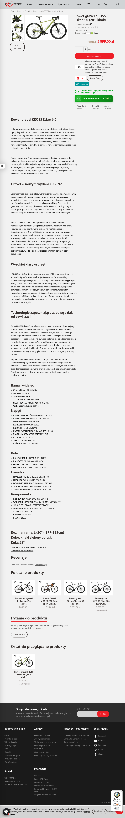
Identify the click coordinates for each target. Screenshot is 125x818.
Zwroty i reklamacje (42, 739)
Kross (86, 30)
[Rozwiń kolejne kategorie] (89, 4)
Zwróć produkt (11, 762)
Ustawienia (98, 811)
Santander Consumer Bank (75, 739)
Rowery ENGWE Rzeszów (44, 786)
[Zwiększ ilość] (77, 49)
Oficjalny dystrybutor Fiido (45, 795)
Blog (6, 749)
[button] (46, 27)
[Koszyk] (105, 4)
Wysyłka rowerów (41, 752)
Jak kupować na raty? (72, 742)
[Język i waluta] (117, 4)
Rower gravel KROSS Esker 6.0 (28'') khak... (23, 675)
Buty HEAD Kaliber (41, 782)
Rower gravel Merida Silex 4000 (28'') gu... (75, 601)
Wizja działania (11, 742)
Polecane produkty (27, 573)
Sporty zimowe (64, 4)
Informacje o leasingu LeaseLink (77, 746)
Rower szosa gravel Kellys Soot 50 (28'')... (24, 601)
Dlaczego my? (10, 746)
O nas (7, 736)
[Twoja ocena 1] (89, 27)
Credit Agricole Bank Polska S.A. (77, 736)
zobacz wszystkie (17, 47)
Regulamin (38, 749)
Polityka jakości (11, 739)
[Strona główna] (14, 4)
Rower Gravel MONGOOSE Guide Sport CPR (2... (50, 601)
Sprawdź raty (95, 78)
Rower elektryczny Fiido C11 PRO (45, 790)
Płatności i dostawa (42, 736)
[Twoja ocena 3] (93, 27)
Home (29, 4)
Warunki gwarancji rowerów (45, 756)
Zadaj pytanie (19, 635)
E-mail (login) (83, 709)
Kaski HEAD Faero (41, 779)
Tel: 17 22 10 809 (11, 778)
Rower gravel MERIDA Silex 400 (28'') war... (101, 601)
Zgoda (119, 811)
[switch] (117, 808)
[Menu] (121, 791)
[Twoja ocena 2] (91, 27)
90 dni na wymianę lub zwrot (46, 742)
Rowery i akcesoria (45, 4)
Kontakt (8, 752)
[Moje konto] (111, 4)
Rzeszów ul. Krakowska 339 (15, 785)
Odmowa (109, 811)
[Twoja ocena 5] (98, 27)
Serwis (78, 4)
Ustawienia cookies (12, 759)
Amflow (37, 776)
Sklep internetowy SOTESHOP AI (110, 803)
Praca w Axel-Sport (12, 756)
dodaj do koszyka (94, 56)
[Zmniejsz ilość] (85, 49)
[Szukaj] (99, 4)
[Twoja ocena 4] (95, 27)
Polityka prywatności (42, 746)
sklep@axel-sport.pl (12, 782)
